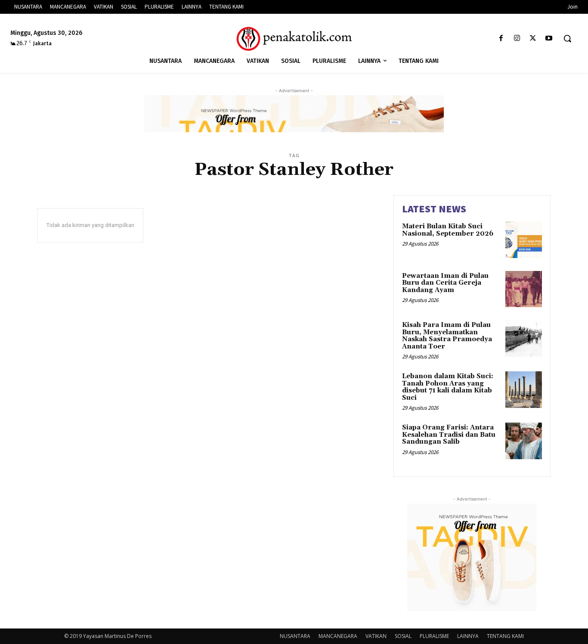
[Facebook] (501, 38)
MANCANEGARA (338, 636)
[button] (567, 38)
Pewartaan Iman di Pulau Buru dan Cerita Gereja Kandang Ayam (445, 283)
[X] (533, 38)
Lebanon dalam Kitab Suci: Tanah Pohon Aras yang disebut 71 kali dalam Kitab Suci (447, 387)
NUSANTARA (295, 636)
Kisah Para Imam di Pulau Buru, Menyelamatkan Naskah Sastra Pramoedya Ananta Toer (447, 336)
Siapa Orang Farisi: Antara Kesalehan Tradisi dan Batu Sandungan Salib (448, 434)
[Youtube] (549, 38)
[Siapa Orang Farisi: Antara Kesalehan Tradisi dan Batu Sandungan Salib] (523, 441)
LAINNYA (468, 636)
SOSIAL (403, 636)
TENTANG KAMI (505, 636)
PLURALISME (434, 636)
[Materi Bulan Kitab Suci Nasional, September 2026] (523, 239)
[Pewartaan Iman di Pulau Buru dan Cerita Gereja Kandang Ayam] (523, 289)
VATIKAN (376, 636)
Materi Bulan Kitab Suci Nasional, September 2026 (447, 230)
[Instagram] (517, 38)
